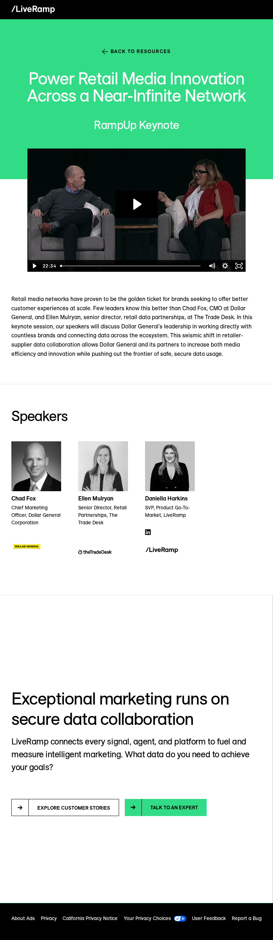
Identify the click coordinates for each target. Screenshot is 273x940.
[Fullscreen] (239, 266)
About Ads (23, 918)
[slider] (131, 266)
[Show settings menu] (225, 266)
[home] (33, 9)
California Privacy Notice (90, 918)
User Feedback (209, 918)
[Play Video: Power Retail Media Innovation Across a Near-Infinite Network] (136, 204)
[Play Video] (34, 266)
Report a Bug (247, 918)
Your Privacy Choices (147, 918)
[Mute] (211, 266)
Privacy (49, 918)
